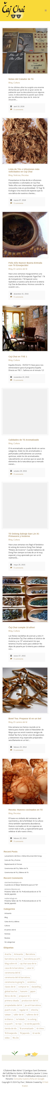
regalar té (23, 1010)
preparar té (24, 996)
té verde (36, 1033)
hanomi (23, 991)
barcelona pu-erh (32, 958)
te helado (20, 1019)
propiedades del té (13, 1005)
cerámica (31, 982)
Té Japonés (25, 1033)
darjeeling (36, 986)
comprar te (23, 986)
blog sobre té (11, 963)
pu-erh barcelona (33, 1005)
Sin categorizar (9, 942)
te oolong (32, 1019)
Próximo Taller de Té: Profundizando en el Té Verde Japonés (22, 892)
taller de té (19, 1014)
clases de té (10, 986)
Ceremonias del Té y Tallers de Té (16, 868)
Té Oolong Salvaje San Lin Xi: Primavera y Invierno (23, 535)
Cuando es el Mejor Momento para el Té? (21, 885)
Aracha (8, 954)
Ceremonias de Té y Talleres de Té (16, 872)
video (7, 1037)
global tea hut (11, 991)
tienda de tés (11, 1028)
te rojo (19, 1023)
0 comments (18, 110)
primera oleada (12, 1000)
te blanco (9, 1019)
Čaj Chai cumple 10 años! (21, 627)
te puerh (9, 1023)
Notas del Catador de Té (20, 79)
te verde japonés (32, 1023)
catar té (30, 968)
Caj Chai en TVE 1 (17, 356)
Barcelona (30, 954)
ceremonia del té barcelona (17, 977)
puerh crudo (10, 1010)
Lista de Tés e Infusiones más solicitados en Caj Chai (23, 170)
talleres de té (32, 1014)
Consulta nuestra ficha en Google (29, 1078)
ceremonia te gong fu (14, 982)
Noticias (17, 175)
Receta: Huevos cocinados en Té (25, 810)
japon (32, 991)
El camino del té (20, 269)
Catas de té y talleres (11, 921)
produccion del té (30, 1000)
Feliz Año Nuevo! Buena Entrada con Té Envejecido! (25, 264)
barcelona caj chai (13, 958)
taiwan (8, 1014)
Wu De (16, 1037)
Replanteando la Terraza (13, 864)
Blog (10, 83)
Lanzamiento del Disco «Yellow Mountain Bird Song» (23, 856)
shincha (34, 1010)
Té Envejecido (11, 1033)
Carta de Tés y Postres (12, 860)
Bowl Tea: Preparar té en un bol (24, 718)
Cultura (16, 83)
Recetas (25, 175)
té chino (40, 1028)
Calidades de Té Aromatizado (23, 440)
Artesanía (7, 913)
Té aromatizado (27, 1028)
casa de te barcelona (14, 968)
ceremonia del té (12, 972)
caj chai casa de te (28, 963)
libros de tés (10, 996)
